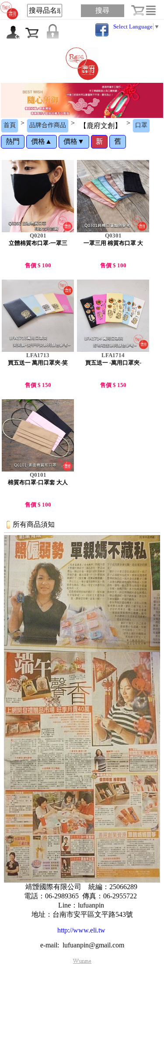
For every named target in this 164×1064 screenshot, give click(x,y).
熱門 (13, 141)
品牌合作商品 (47, 125)
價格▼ (73, 141)
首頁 (9, 125)
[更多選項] (150, 10)
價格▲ (41, 141)
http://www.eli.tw (81, 930)
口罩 (141, 125)
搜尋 (102, 10)
